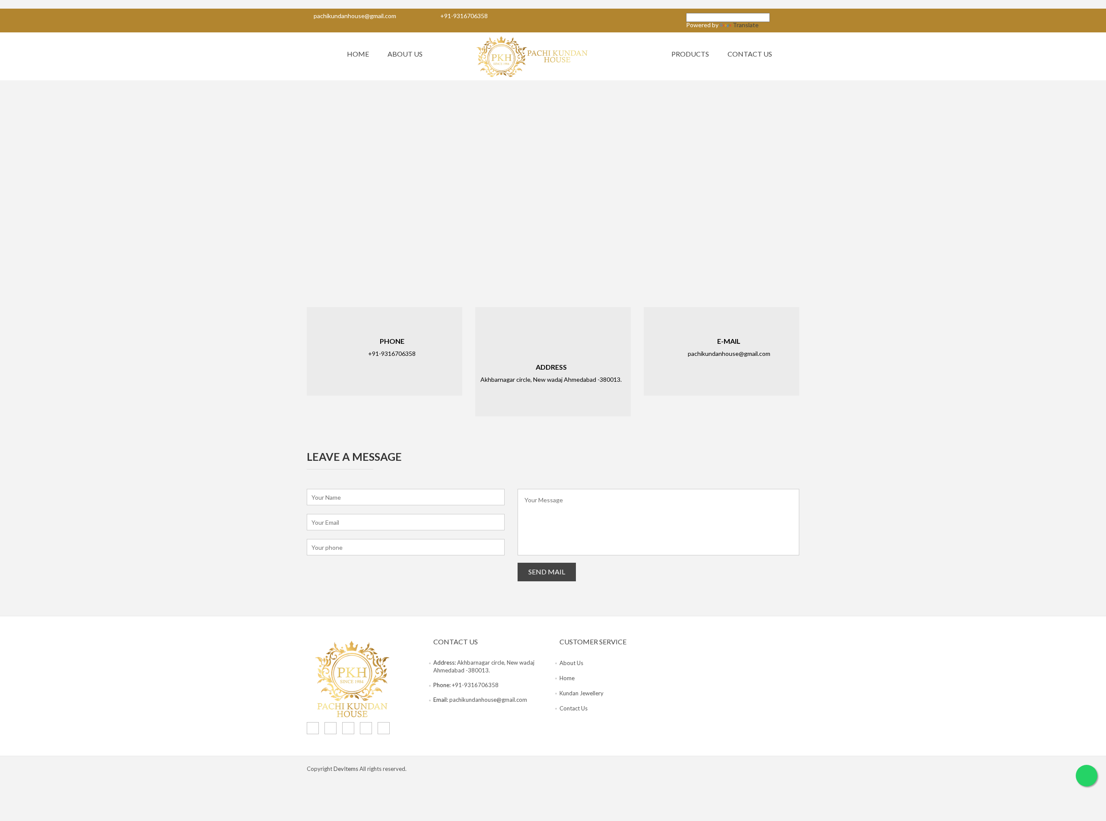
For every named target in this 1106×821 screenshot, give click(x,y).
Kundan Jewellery (581, 693)
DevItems (346, 768)
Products (690, 54)
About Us (405, 54)
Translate (746, 25)
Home (358, 54)
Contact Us (750, 54)
